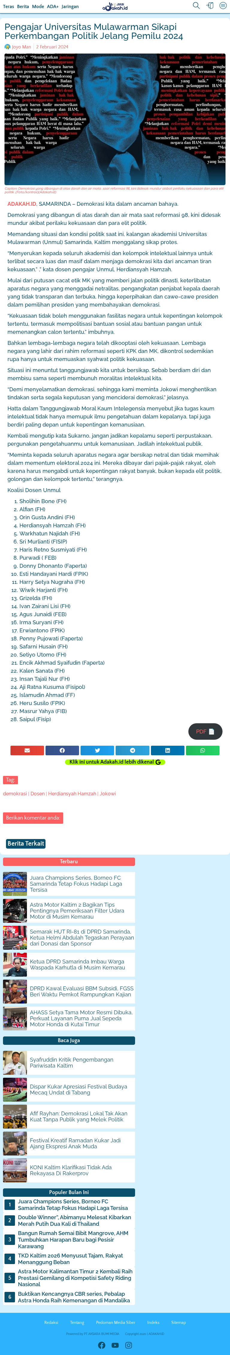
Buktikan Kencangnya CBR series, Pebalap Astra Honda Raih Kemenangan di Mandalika (74, 1297)
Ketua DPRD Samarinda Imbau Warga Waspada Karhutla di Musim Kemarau (77, 964)
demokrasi (15, 794)
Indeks (153, 1322)
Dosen (38, 794)
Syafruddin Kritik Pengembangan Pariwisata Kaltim (72, 1062)
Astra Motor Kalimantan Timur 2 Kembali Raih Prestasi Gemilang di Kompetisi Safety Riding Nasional (75, 1277)
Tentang (77, 1322)
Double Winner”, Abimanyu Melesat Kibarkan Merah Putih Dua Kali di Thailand (74, 1220)
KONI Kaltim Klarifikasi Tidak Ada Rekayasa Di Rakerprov (71, 1170)
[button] (27, 750)
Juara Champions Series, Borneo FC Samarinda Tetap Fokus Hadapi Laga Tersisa (76, 884)
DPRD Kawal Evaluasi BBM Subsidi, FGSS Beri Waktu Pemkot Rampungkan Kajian (82, 991)
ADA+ (53, 6)
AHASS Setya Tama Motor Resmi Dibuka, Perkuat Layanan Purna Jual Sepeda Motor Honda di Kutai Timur (81, 1018)
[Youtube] (115, 1345)
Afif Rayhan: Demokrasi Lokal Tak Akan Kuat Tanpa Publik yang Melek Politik (79, 1116)
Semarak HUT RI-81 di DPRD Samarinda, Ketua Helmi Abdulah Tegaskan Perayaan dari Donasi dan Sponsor (82, 937)
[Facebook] (101, 1345)
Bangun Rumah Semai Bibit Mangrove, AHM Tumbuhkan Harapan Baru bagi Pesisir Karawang (73, 1239)
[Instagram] (128, 1345)
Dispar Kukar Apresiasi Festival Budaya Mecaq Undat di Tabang (78, 1089)
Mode (38, 6)
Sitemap (178, 1322)
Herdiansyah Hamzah (72, 794)
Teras (8, 6)
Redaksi (51, 1322)
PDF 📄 (205, 731)
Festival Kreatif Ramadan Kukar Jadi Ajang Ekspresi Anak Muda (75, 1143)
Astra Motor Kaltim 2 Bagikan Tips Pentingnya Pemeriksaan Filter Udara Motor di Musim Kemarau (77, 911)
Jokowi (108, 794)
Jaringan (70, 6)
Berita (23, 6)
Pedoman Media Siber (115, 1322)
